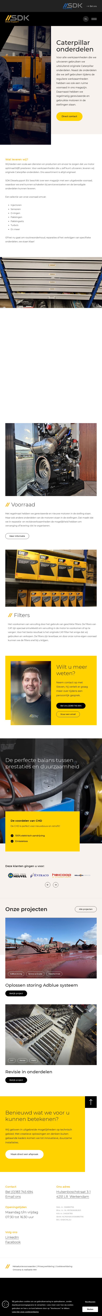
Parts (33, 1060)
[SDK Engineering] (72, 6)
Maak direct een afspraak (24, 1154)
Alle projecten (86, 909)
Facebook (13, 1242)
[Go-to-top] (91, 1102)
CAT (11, 1060)
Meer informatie (17, 536)
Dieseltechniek (54, 974)
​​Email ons (13, 1196)
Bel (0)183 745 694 (19, 1192)
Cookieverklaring (64, 1266)
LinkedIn (12, 1237)
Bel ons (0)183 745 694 (70, 706)
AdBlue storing (16, 974)
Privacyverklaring (46, 1266)
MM (35, 1270)
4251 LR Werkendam (72, 1196)
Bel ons (93, 6)
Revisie (22, 1060)
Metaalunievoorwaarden (24, 1266)
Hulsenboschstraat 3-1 (73, 1192)
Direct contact (69, 116)
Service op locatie (35, 974)
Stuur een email (68, 714)
